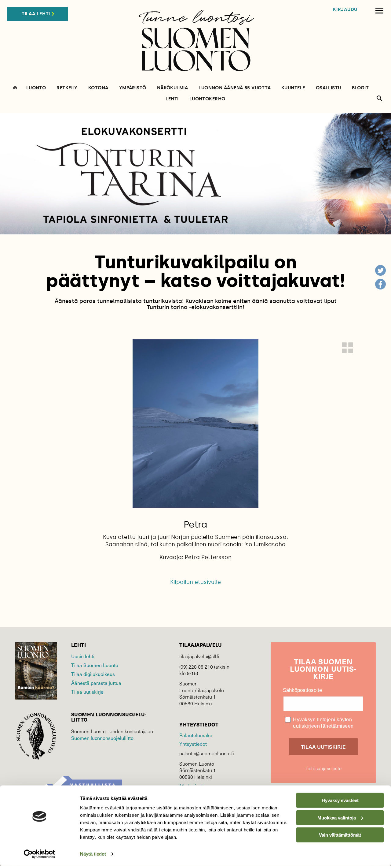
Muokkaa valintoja (336, 817)
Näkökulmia (172, 88)
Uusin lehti (82, 656)
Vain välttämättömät (340, 835)
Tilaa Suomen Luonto (94, 665)
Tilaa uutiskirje (87, 692)
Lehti (172, 99)
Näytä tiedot (93, 854)
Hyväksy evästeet (340, 800)
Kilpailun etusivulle (195, 582)
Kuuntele (293, 88)
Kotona (98, 88)
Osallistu (328, 88)
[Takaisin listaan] (347, 347)
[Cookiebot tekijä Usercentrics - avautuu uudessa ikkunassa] (39, 854)
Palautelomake (195, 735)
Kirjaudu (345, 9)
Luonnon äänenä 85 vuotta (235, 88)
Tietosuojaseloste (323, 768)
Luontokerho (207, 99)
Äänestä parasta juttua (96, 683)
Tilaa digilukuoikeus (93, 674)
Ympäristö (132, 88)
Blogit (360, 88)
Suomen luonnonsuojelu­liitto (102, 738)
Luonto (36, 88)
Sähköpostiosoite (302, 690)
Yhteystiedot (192, 744)
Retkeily (67, 88)
